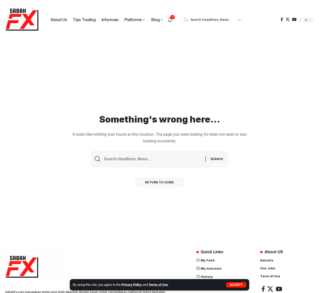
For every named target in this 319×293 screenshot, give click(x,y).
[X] (287, 19)
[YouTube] (294, 19)
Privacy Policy (131, 285)
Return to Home (159, 182)
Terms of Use (158, 285)
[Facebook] (281, 19)
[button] (236, 285)
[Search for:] (152, 159)
